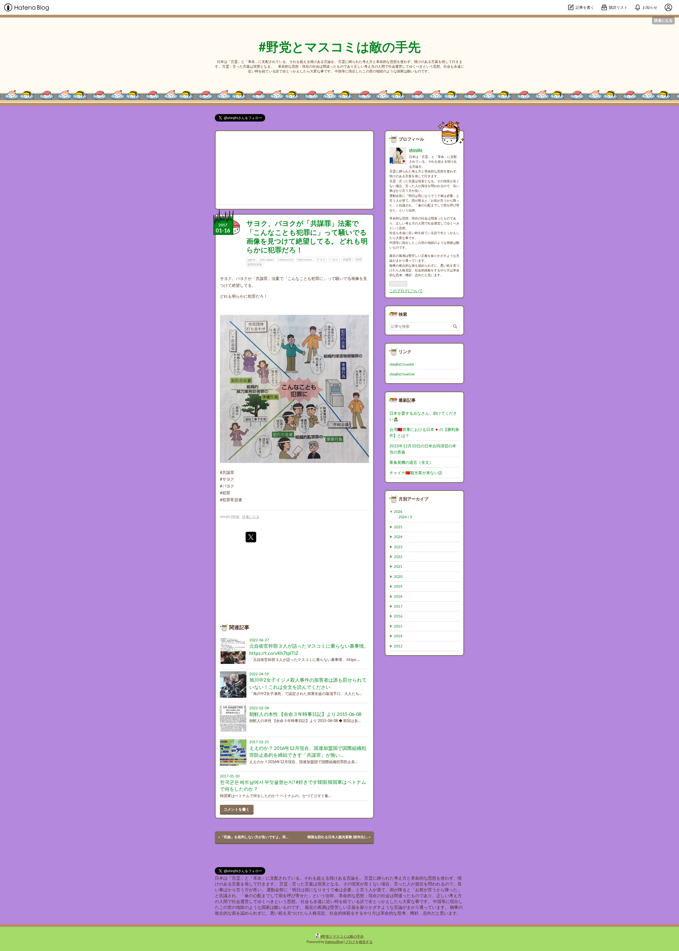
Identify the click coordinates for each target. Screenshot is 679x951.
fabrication (304, 259)
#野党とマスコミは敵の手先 (340, 46)
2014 (398, 636)
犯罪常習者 (254, 264)
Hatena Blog (334, 942)
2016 (398, 616)
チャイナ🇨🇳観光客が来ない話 (415, 472)
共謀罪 (347, 259)
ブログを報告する (359, 942)
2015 (398, 626)
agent (251, 259)
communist (285, 259)
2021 (398, 566)
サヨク (321, 259)
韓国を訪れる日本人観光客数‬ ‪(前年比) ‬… (339, 837)
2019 (398, 586)
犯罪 (359, 259)
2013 (398, 646)
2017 (398, 606)
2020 (398, 576)
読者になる (663, 20)
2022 (398, 557)
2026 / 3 (405, 517)
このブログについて (406, 291)
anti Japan (267, 259)
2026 (398, 511)
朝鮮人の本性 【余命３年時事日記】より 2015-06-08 (305, 714)
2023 (398, 547)
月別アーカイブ (413, 498)
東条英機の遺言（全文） (411, 462)
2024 (398, 537)
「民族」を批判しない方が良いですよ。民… (253, 837)
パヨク (334, 259)
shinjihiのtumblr (401, 364)
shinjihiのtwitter (402, 374)
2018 (398, 596)
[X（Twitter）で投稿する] (251, 537)
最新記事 (407, 400)
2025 (398, 527)
